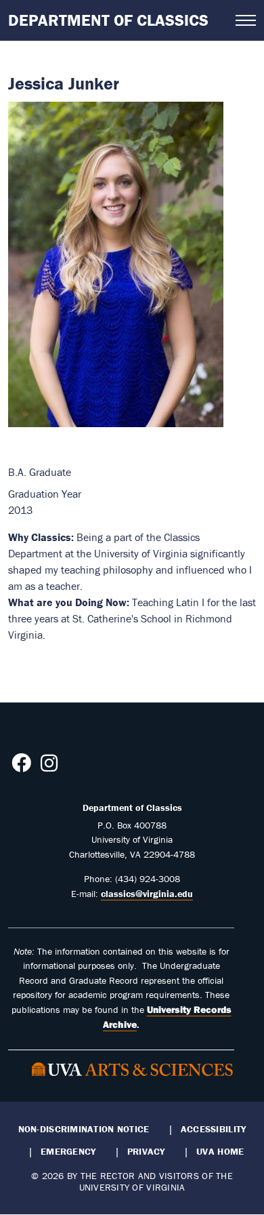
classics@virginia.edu (147, 894)
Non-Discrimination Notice (84, 1128)
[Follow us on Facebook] (21, 767)
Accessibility (213, 1128)
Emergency (68, 1151)
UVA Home (220, 1151)
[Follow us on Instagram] (49, 767)
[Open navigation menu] (246, 20)
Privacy (146, 1151)
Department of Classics (108, 20)
